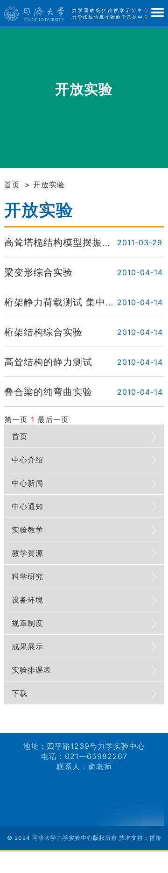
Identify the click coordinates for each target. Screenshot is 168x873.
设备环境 (27, 599)
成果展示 (27, 646)
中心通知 (27, 506)
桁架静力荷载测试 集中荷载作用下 (79, 302)
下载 (20, 693)
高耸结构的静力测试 (48, 362)
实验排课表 (31, 669)
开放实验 (49, 184)
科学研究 (27, 576)
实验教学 (27, 529)
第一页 (16, 419)
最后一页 (53, 419)
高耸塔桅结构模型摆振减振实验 (72, 242)
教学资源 (27, 553)
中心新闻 (27, 483)
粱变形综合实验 (38, 272)
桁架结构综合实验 (43, 332)
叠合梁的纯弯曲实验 (48, 391)
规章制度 (27, 623)
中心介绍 (27, 459)
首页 (12, 184)
